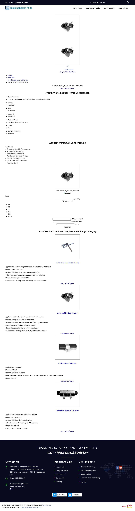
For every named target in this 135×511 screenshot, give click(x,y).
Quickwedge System (88, 470)
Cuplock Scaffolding (88, 467)
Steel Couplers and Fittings (18, 80)
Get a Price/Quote (67, 88)
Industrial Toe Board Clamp (67, 263)
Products (11, 78)
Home (10, 75)
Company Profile (93, 8)
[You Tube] (120, 469)
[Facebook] (117, 469)
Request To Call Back (67, 72)
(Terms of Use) (46, 505)
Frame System (86, 474)
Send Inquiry (68, 69)
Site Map (59, 482)
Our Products (109, 8)
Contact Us (123, 8)
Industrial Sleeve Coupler (68, 411)
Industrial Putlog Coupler (67, 313)
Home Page (77, 8)
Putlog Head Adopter (67, 363)
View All (83, 482)
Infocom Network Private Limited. (31, 507)
